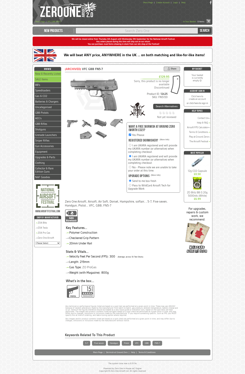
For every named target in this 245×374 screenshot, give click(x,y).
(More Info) (164, 139)
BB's (37, 85)
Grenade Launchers (46, 135)
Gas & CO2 (41, 96)
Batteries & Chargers (46, 101)
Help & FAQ (202, 122)
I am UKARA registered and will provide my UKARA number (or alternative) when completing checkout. (152, 149)
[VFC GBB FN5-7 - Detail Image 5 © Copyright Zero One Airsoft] (87, 134)
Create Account (163, 2)
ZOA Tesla (43, 227)
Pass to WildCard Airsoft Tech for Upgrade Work (149, 187)
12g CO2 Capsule (197, 171)
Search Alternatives (167, 106)
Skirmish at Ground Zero (117, 352)
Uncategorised (43, 107)
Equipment (41, 151)
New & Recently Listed (48, 73)
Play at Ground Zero (198, 136)
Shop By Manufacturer (48, 217)
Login (175, 2)
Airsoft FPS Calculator (197, 127)
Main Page (148, 2)
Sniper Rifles (42, 140)
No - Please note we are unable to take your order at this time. (152, 169)
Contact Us (203, 118)
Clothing (40, 162)
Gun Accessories (44, 146)
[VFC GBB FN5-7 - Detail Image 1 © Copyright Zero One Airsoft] (72, 123)
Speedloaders (42, 90)
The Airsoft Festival (198, 141)
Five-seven (99, 343)
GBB (147, 343)
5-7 (86, 343)
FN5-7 (157, 343)
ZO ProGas (89, 267)
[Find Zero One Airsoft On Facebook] (211, 2)
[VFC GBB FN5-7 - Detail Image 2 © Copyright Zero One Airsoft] (87, 123)
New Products (53, 30)
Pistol (126, 343)
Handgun (114, 343)
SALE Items (41, 79)
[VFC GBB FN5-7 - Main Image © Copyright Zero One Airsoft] (94, 94)
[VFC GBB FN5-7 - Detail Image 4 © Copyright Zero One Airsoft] (116, 123)
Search (204, 30)
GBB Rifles (41, 124)
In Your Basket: (193, 21)
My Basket (197, 68)
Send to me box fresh (144, 181)
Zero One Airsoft (46, 237)
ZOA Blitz (42, 222)
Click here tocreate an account (197, 97)
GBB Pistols (42, 112)
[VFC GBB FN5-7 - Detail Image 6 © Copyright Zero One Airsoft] (101, 134)
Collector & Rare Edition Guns (44, 170)
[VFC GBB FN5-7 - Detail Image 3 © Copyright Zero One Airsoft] (101, 123)
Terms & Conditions (198, 132)
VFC (137, 343)
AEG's (38, 118)
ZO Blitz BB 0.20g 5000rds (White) (197, 194)
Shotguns (40, 129)
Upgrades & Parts (45, 157)
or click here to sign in (197, 103)
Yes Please (138, 135)
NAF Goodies (42, 177)
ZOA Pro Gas (44, 232)
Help (183, 2)
